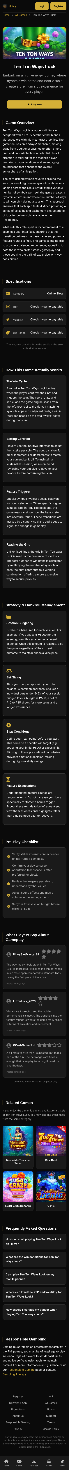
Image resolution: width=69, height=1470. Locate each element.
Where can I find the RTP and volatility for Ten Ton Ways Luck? (34, 1294)
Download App (18, 1402)
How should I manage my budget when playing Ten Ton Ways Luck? (31, 1312)
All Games (21, 14)
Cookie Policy (51, 1428)
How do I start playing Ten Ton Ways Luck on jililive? (34, 1241)
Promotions (18, 1409)
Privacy (17, 1428)
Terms (51, 1422)
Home (6, 14)
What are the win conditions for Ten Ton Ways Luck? (32, 1259)
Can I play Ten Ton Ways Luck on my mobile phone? (30, 1277)
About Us (18, 1415)
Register (58, 6)
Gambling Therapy (14, 1374)
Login (42, 6)
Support (51, 1415)
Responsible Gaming (21, 1369)
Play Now (36, 104)
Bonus (51, 1409)
